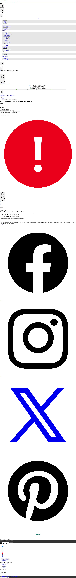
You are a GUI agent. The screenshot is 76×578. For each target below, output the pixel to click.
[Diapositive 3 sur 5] (31, 89)
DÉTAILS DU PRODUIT (4, 221)
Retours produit (4, 564)
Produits (3, 98)
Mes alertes (3, 567)
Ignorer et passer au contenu (3, 0)
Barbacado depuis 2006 (5, 560)
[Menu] (38, 3)
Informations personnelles (5, 563)
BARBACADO (4, 576)
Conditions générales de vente (5, 559)
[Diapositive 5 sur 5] (58, 89)
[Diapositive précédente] (0, 84)
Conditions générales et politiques (4, 577)
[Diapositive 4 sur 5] (43, 89)
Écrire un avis (38, 534)
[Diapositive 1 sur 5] (8, 89)
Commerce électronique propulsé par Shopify (12, 576)
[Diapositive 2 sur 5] (21, 89)
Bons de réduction (4, 566)
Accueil (3, 96)
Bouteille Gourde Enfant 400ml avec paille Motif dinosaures (7, 95)
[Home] (39, 18)
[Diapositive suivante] (1, 84)
